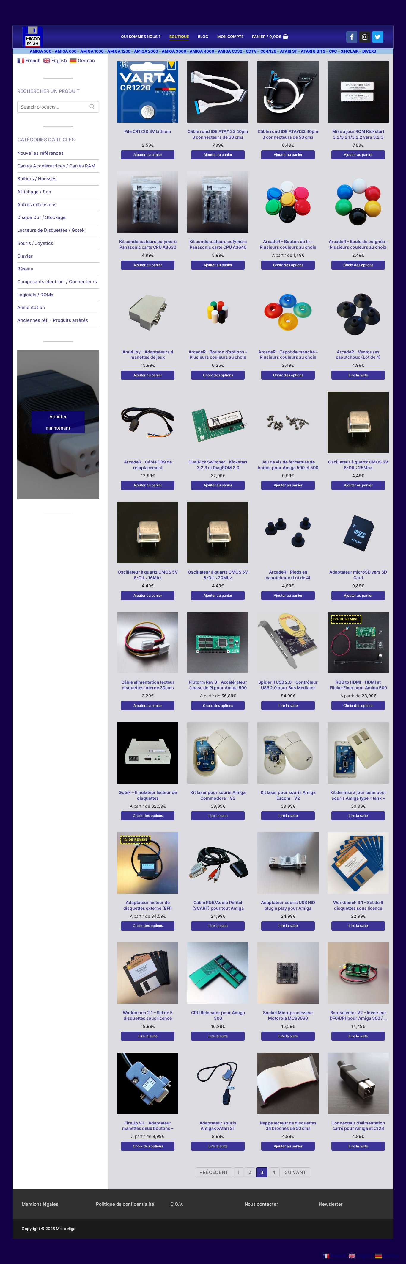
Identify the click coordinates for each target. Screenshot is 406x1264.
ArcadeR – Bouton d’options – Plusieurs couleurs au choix (217, 354)
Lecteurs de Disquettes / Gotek (50, 230)
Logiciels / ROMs (35, 294)
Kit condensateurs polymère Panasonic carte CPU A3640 (218, 244)
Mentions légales (40, 1204)
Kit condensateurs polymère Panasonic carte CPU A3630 (148, 244)
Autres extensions (36, 204)
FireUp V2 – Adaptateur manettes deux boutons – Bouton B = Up (147, 1128)
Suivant (295, 1172)
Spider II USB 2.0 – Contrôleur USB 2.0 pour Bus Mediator (288, 684)
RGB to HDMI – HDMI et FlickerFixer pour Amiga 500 (358, 684)
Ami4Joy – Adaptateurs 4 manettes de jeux (147, 354)
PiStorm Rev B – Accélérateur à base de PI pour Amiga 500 (218, 684)
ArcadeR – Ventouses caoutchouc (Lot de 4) (358, 354)
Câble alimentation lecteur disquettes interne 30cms (147, 684)
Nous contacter (261, 1204)
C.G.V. (176, 1204)
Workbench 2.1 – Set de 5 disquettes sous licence (148, 1015)
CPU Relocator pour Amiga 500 (218, 1015)
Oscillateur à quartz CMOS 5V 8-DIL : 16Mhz (148, 574)
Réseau (25, 269)
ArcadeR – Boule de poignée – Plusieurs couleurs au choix (358, 244)
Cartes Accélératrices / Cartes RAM (56, 166)
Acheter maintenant (58, 422)
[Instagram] (364, 37)
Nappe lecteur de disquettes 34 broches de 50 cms (288, 1125)
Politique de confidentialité (125, 1204)
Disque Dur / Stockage (41, 217)
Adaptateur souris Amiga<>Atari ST (217, 1125)
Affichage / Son (34, 192)
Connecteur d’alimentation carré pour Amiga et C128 (358, 1125)
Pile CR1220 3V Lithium (147, 131)
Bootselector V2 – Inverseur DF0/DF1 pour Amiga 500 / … (358, 1015)
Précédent (213, 1172)
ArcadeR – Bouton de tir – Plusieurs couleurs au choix (288, 244)
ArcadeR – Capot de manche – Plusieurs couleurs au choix (288, 354)
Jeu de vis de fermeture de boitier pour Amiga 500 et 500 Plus (288, 467)
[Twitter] (377, 37)
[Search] (92, 107)
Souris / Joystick (35, 243)
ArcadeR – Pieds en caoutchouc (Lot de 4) (288, 574)
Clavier (25, 256)
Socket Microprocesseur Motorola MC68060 (288, 1015)
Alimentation (31, 307)
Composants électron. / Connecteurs (57, 281)
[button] (147, 154)
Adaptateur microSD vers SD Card (358, 574)
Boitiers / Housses (36, 178)
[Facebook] (352, 37)
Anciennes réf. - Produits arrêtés (52, 320)
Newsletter (331, 1204)
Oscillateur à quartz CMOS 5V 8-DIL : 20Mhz (218, 574)
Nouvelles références (40, 153)
